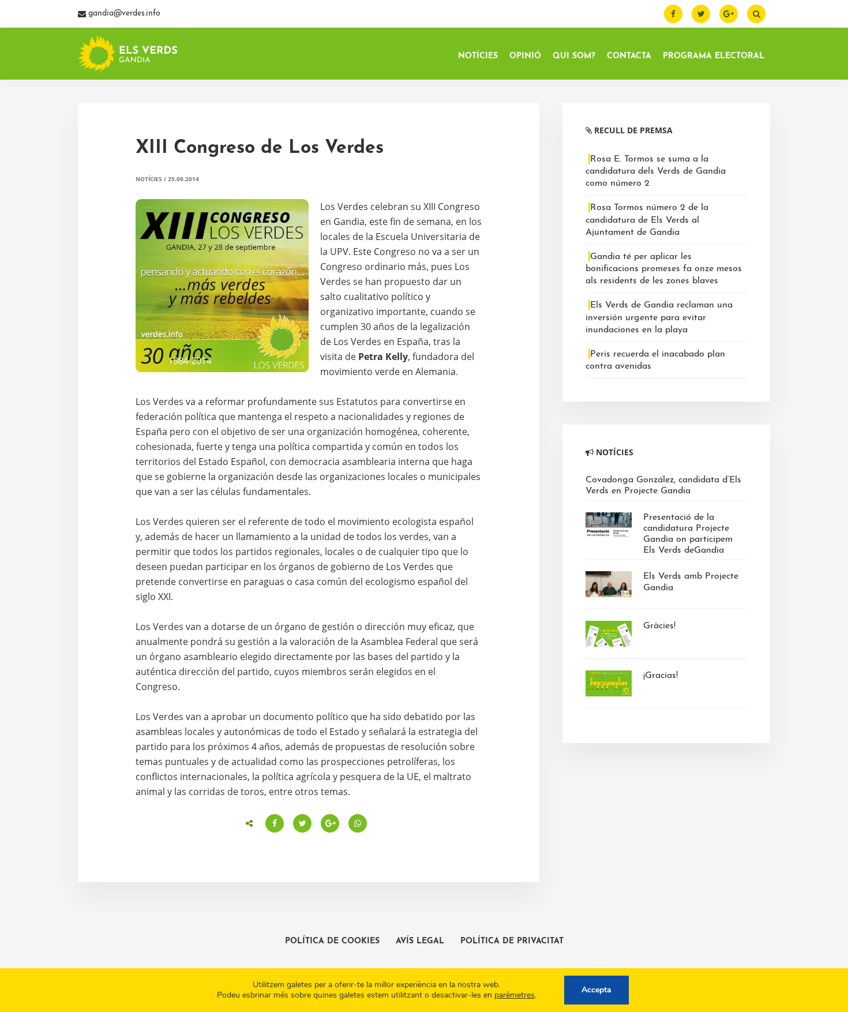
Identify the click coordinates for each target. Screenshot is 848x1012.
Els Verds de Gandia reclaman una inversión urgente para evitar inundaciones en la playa (659, 317)
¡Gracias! (660, 675)
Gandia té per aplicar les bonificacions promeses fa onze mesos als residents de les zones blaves (664, 269)
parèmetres (514, 995)
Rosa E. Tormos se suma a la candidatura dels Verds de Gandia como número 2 (656, 171)
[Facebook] (673, 14)
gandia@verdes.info (123, 13)
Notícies (149, 179)
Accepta (596, 989)
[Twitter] (701, 14)
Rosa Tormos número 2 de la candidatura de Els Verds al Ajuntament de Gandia (647, 220)
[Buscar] (756, 14)
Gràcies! (659, 626)
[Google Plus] (728, 14)
